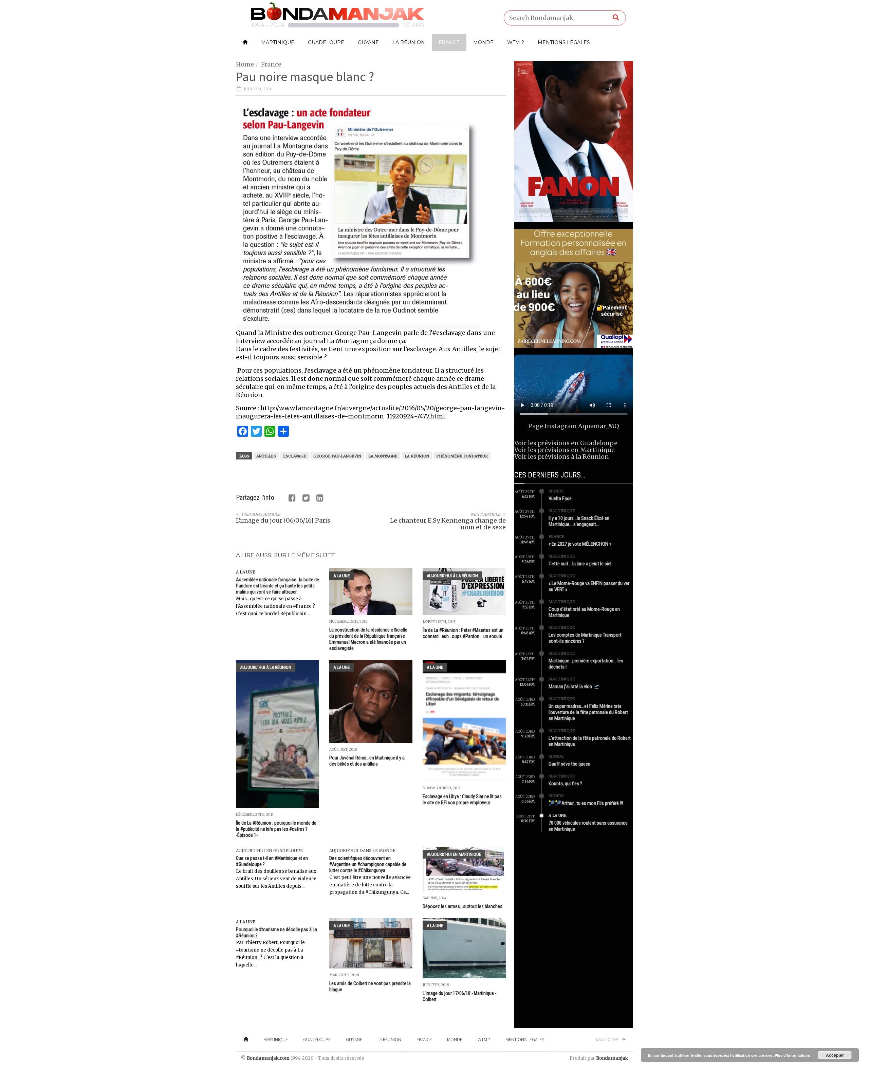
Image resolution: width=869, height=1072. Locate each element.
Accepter (835, 1055)
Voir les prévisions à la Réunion (561, 456)
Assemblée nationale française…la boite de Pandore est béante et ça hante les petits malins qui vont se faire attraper (277, 586)
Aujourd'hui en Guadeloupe (269, 850)
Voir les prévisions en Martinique (564, 450)
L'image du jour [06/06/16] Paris (283, 520)
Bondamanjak (612, 1058)
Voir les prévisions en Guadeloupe (565, 443)
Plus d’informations (792, 1055)
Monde (483, 42)
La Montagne (382, 456)
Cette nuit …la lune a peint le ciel (580, 564)
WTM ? (515, 42)
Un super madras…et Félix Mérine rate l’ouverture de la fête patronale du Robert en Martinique (588, 712)
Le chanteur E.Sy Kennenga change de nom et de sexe (448, 523)
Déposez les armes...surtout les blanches (462, 906)
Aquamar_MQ (598, 426)
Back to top (607, 1039)
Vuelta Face (560, 498)
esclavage (294, 456)
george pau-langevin (337, 456)
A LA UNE (245, 572)
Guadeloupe (326, 42)
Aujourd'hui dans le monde (362, 850)
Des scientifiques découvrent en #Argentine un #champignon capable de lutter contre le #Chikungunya (367, 864)
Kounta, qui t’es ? (565, 784)
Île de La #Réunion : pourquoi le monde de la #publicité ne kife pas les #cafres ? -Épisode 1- (276, 829)
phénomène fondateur (462, 456)
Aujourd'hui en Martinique (454, 854)
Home (245, 64)
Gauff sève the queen (569, 764)
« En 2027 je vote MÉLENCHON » (580, 544)
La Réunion (408, 42)
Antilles (266, 456)
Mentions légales (564, 42)
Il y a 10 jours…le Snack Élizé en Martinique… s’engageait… (579, 521)
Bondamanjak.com (268, 1058)
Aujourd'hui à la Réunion (452, 575)
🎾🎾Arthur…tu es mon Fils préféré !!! (586, 803)
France (449, 42)
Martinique (277, 42)
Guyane (368, 42)
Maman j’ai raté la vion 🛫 (574, 686)
